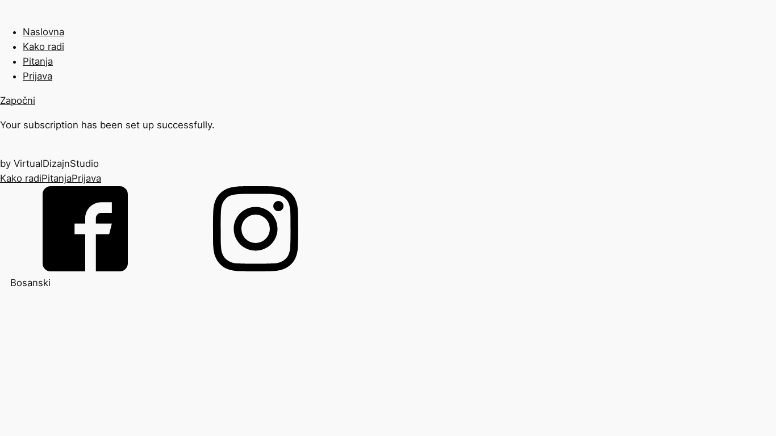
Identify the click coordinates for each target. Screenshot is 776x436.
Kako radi (43, 46)
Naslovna (43, 31)
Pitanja (38, 61)
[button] (388, 282)
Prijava (37, 76)
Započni (17, 100)
